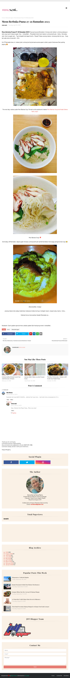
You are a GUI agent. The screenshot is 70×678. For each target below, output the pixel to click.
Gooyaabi (27, 675)
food (8, 329)
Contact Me (59, 675)
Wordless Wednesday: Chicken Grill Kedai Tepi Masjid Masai (57, 378)
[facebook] (11, 462)
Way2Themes (14, 675)
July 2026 (8, 555)
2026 (7, 552)
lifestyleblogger (9, 17)
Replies (10, 402)
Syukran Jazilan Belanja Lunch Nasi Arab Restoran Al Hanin (11, 378)
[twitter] (27, 462)
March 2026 (8, 561)
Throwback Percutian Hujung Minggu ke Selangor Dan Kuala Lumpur (30, 606)
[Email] (58, 462)
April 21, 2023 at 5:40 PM (16, 405)
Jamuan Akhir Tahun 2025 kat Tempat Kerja (34, 378)
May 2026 (8, 558)
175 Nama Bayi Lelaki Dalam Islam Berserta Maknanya (26, 599)
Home (3, 17)
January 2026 (9, 564)
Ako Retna (9, 392)
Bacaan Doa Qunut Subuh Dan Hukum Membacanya (25, 584)
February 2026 (9, 563)
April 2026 (8, 560)
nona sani (4, 25)
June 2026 (8, 557)
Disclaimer (66, 675)
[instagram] (42, 462)
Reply (8, 399)
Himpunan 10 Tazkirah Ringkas (20, 577)
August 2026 (9, 554)
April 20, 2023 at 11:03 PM (11, 394)
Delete (11, 399)
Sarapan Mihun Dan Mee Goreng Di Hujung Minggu (25, 592)
